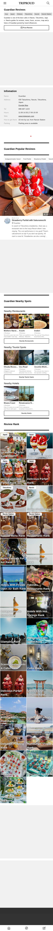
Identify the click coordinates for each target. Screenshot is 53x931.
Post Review (27, 28)
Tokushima (28, 14)
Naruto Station (46, 14)
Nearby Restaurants (26, 341)
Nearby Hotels (26, 413)
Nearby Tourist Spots (26, 377)
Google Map (23, 105)
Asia (6, 14)
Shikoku (19, 14)
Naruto (37, 14)
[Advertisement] (26, 58)
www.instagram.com (26, 116)
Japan (12, 14)
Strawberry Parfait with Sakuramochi (29, 221)
